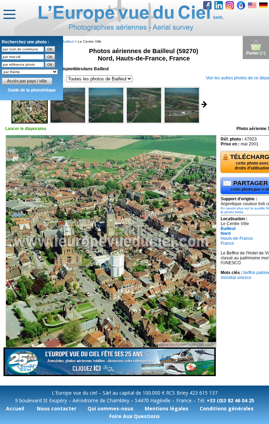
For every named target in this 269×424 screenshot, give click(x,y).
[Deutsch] (263, 5)
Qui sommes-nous (110, 408)
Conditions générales (227, 408)
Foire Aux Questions (134, 416)
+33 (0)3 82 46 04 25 (230, 400)
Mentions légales (166, 408)
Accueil (15, 408)
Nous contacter (56, 408)
